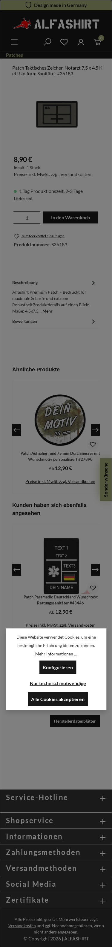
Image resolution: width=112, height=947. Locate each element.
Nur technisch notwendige (58, 683)
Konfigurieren (58, 667)
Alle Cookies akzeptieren (58, 699)
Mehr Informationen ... (56, 653)
